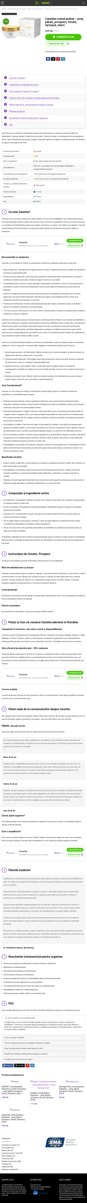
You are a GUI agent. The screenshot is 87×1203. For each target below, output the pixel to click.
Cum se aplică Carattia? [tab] (14, 1038)
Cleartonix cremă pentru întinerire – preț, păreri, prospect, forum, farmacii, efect (13, 1118)
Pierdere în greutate (9, 1161)
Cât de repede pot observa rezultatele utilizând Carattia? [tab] (27, 1043)
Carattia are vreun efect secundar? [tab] (19, 1059)
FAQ (11, 125)
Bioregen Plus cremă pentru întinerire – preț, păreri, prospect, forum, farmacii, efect (71, 1090)
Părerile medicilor (17, 111)
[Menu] (2, 3)
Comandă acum (65, 37)
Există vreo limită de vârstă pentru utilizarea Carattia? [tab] (26, 1054)
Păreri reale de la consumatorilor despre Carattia (31, 105)
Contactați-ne (35, 1185)
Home (4, 9)
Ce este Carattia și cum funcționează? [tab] (20, 1018)
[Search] (83, 3)
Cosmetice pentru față (16, 9)
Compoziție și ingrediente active (24, 84)
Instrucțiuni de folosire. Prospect (24, 91)
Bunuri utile (6, 1150)
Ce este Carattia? (17, 78)
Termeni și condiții (37, 1189)
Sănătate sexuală (8, 1169)
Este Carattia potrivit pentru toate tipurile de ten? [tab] (24, 1048)
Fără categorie (7, 1156)
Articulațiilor (6, 1148)
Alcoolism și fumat (9, 1145)
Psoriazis (5, 1164)
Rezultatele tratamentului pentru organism (28, 118)
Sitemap (5, 1195)
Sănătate (5, 1167)
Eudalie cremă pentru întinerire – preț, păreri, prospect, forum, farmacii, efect (42, 1096)
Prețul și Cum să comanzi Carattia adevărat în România (34, 98)
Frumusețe (6, 1159)
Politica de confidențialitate (40, 1187)
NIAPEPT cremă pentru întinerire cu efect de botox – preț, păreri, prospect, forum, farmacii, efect (14, 1090)
